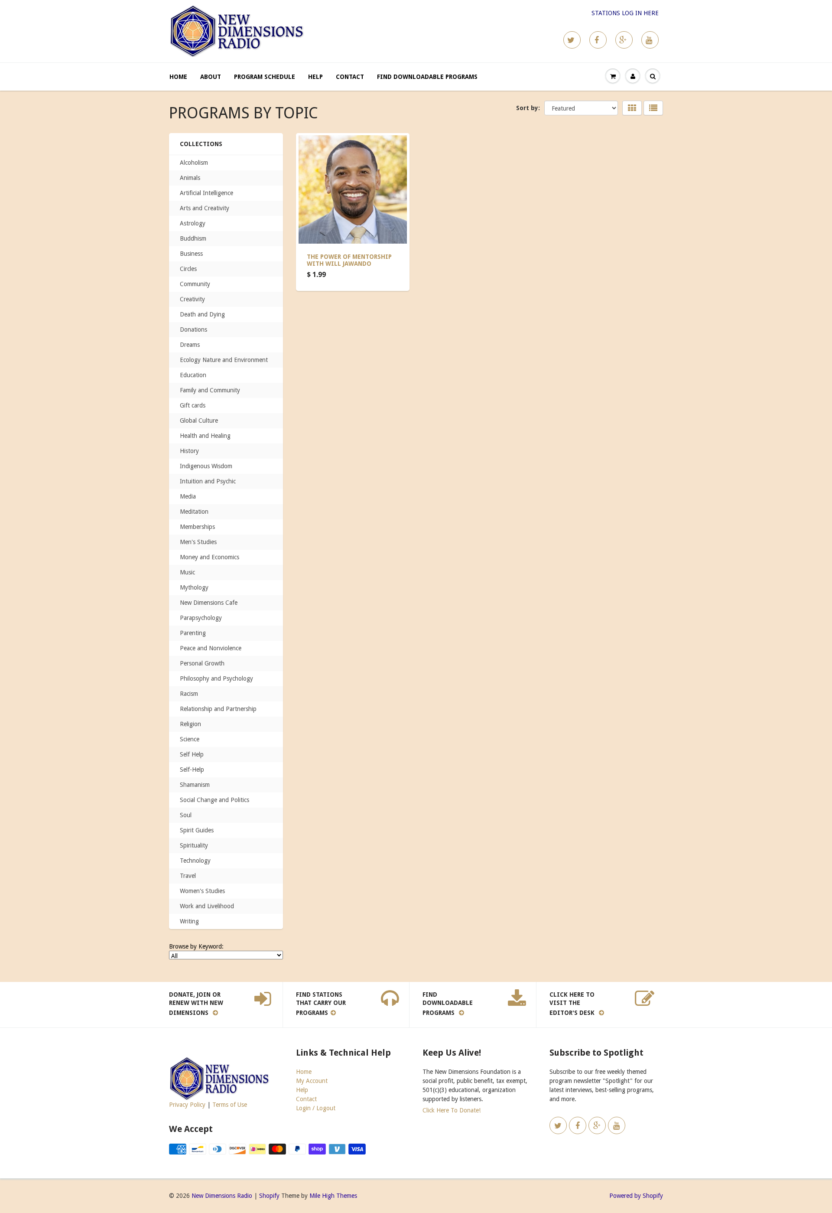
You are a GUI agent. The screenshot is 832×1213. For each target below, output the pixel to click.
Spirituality (194, 845)
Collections (201, 143)
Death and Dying (202, 314)
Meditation (194, 511)
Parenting (193, 632)
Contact (350, 76)
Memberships (197, 526)
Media (188, 496)
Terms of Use (229, 1104)
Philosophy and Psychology (216, 678)
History (189, 450)
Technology (195, 860)
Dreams (190, 344)
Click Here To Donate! (451, 1110)
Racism (189, 693)
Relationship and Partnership (218, 708)
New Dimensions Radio (222, 1195)
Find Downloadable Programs (427, 76)
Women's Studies (202, 890)
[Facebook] (598, 40)
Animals (190, 177)
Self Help (192, 754)
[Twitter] (572, 40)
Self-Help (192, 769)
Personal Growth (202, 663)
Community (195, 283)
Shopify (269, 1195)
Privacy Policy (187, 1104)
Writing (189, 921)
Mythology (194, 587)
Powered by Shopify (636, 1195)
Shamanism (195, 784)
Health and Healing (205, 435)
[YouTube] (650, 40)
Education (193, 375)
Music (187, 572)
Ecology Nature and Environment (224, 359)
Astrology (192, 223)
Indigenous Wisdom (206, 466)
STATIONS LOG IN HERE (625, 13)
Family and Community (210, 390)
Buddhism (193, 238)
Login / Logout (315, 1108)
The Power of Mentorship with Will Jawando (349, 260)
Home (178, 76)
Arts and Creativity (204, 208)
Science (189, 739)
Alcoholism (194, 162)
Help (315, 76)
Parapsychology (201, 617)
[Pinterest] (624, 40)
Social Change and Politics (214, 799)
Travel (188, 875)
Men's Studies (198, 541)
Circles (188, 268)
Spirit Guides (197, 830)
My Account (312, 1080)
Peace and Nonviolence (210, 648)
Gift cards (192, 405)
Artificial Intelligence (206, 192)
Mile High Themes (333, 1195)
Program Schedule (264, 76)
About (210, 76)
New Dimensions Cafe (208, 602)
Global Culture (199, 420)
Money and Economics (209, 557)
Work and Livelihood (207, 906)
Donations (193, 329)
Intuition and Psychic (208, 481)
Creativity (192, 299)
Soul (186, 815)
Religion (190, 724)
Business (191, 253)
